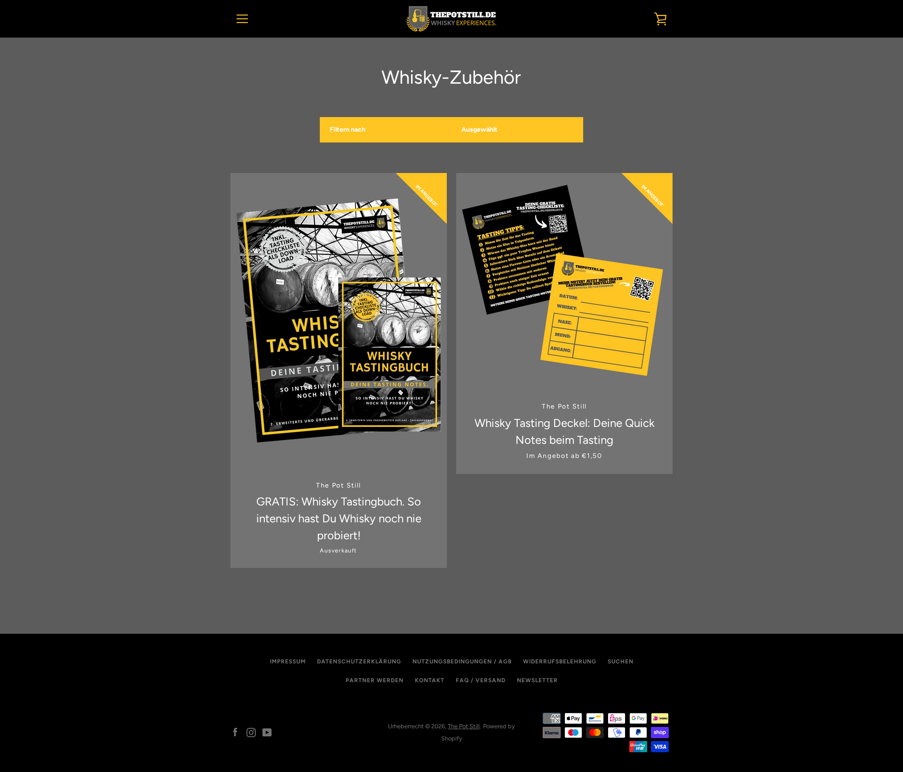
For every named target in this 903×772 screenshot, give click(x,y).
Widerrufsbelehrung (559, 661)
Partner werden (375, 680)
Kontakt (429, 680)
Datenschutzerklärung (359, 661)
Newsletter (537, 680)
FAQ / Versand (481, 680)
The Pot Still (464, 726)
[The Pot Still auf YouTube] (267, 731)
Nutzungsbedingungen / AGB (462, 661)
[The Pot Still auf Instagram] (251, 731)
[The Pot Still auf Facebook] (235, 731)
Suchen (621, 661)
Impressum (288, 661)
